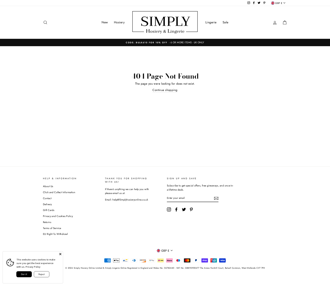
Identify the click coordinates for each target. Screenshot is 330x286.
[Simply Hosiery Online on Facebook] (176, 209)
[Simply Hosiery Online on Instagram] (169, 209)
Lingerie (210, 22)
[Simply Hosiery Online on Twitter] (184, 209)
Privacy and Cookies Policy (58, 216)
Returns (47, 222)
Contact (47, 198)
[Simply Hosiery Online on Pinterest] (191, 209)
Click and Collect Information (59, 192)
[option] (165, 42)
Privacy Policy (33, 266)
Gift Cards (48, 210)
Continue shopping (164, 90)
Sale (225, 22)
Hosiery (119, 22)
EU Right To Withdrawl (55, 234)
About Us (48, 186)
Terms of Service (52, 228)
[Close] (60, 254)
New (105, 22)
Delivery (47, 204)
